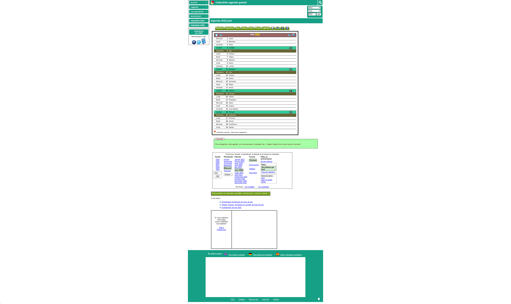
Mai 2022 (238, 168)
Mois (238, 28)
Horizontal (253, 173)
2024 (217, 160)
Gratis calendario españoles (291, 255)
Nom (263, 178)
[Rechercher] (320, 2)
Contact (276, 299)
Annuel (226, 160)
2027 (217, 166)
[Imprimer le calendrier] (282, 28)
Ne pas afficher (266, 162)
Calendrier (229, 28)
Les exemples (263, 187)
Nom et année (266, 180)
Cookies (242, 299)
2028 (217, 168)
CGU (233, 299)
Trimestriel (228, 164)
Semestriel (228, 162)
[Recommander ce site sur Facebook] (194, 44)
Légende (265, 28)
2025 (217, 162)
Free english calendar (236, 255)
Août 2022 (238, 175)
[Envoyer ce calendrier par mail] (277, 28)
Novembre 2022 (241, 181)
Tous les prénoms (268, 172)
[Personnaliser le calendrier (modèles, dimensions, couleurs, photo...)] (293, 34)
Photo (257, 28)
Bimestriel (228, 166)
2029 (217, 170)
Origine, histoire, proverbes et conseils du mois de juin (243, 205)
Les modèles (250, 187)
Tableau (252, 169)
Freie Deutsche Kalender (262, 255)
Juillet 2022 (239, 173)
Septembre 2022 (241, 177)
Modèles (219, 28)
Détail (263, 182)
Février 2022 (239, 162)
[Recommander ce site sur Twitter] (199, 44)
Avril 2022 (238, 166)
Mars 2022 (239, 164)
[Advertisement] (258, 11)
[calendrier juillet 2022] (289, 36)
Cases (244, 28)
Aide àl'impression (221, 229)
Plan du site (253, 299)
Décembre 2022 (241, 183)
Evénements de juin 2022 (231, 208)
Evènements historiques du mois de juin (237, 202)
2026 (217, 164)
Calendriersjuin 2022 (198, 32)
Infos (251, 28)
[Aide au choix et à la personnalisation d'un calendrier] (287, 28)
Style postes (254, 165)
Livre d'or (265, 299)
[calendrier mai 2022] (220, 36)
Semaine (227, 171)
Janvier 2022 (239, 160)
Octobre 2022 (240, 179)
